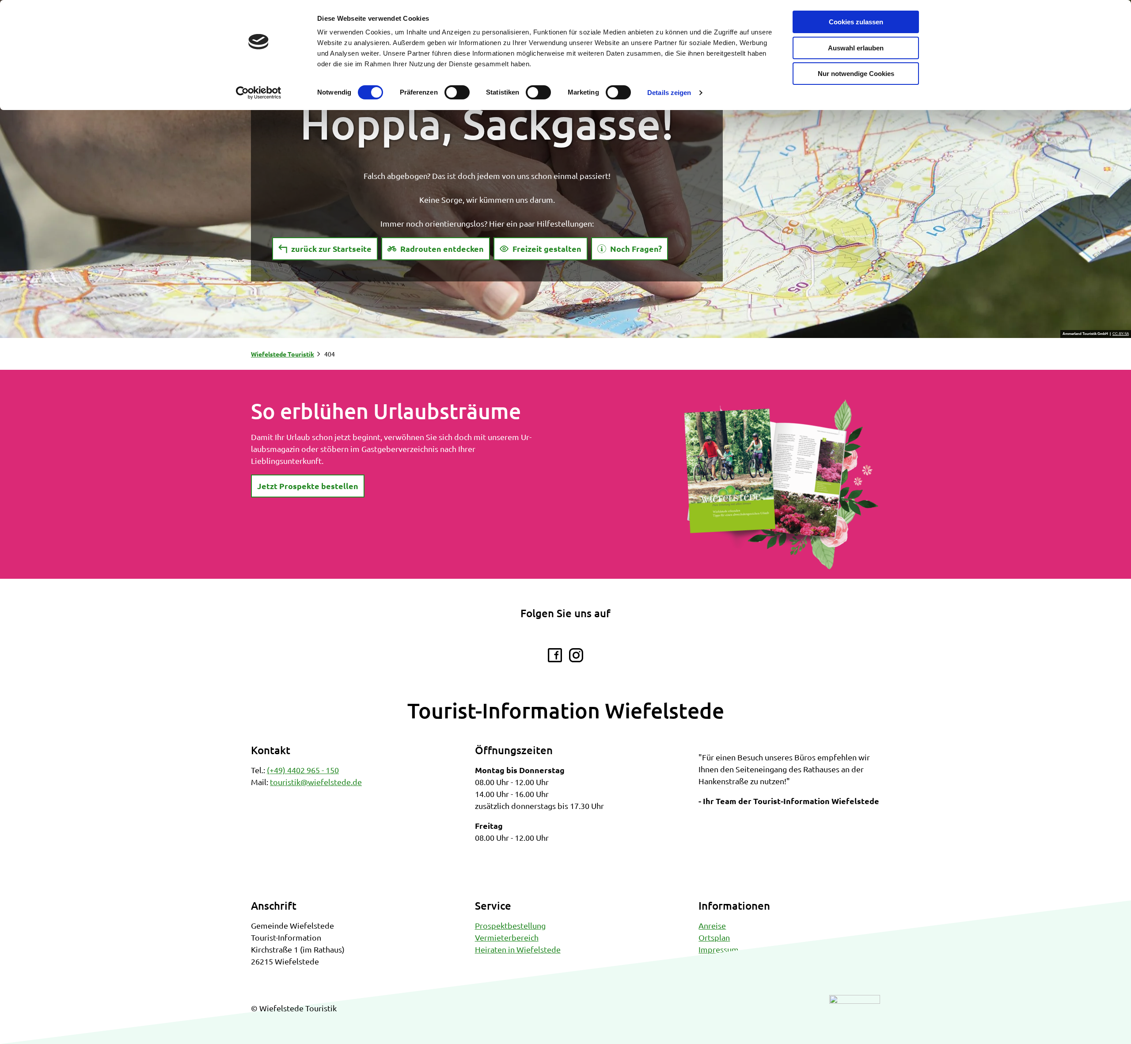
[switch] (457, 92)
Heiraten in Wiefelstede (518, 949)
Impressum (718, 949)
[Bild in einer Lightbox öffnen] (780, 484)
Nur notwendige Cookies (856, 73)
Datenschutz (720, 961)
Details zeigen (669, 92)
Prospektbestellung (510, 925)
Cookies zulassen (856, 22)
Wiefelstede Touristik (282, 354)
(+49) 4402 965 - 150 (303, 769)
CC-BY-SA (1120, 334)
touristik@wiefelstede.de (316, 781)
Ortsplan (714, 937)
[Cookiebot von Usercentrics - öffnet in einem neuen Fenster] (258, 92)
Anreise (712, 925)
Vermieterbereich (507, 937)
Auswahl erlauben (856, 48)
